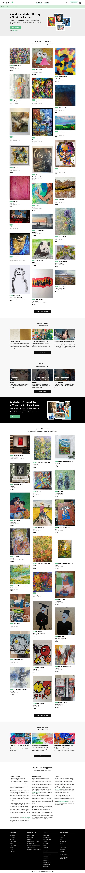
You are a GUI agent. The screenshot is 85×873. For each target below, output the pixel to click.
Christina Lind (39, 260)
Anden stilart (45, 866)
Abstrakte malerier (30, 835)
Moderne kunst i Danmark (63, 801)
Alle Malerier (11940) (42, 311)
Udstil (46, 2)
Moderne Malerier (58, 789)
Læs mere (15, 417)
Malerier (39, 2)
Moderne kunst (30, 837)
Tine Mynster (16, 201)
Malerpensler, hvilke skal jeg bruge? (34, 849)
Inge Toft (38, 205)
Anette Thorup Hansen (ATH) (21, 585)
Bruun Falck (16, 224)
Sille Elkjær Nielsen (18, 455)
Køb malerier (12, 835)
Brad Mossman (16, 295)
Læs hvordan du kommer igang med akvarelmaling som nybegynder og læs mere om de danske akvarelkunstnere (42, 749)
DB (14, 137)
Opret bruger (12, 851)
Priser (11, 843)
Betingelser (62, 835)
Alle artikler (42, 352)
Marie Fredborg (62, 286)
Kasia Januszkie (17, 256)
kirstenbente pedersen (64, 527)
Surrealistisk (45, 858)
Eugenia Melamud (40, 230)
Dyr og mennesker (47, 839)
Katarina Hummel (63, 76)
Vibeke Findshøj (40, 527)
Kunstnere (12, 839)
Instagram (63, 849)
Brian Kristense (62, 107)
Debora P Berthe (17, 65)
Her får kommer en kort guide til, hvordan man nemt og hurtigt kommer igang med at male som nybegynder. (64, 750)
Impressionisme (46, 864)
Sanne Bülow (17, 520)
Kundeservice (63, 841)
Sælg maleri (12, 837)
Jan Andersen (62, 168)
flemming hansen (63, 261)
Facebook (63, 851)
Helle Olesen (39, 631)
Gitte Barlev (39, 69)
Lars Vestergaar (63, 131)
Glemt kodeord (63, 847)
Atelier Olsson (39, 137)
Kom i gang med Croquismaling (33, 845)
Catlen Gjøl (61, 199)
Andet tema (45, 847)
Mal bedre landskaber (31, 843)
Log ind (66, 2)
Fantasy (45, 845)
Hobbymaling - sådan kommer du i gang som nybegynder (63, 746)
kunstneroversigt (36, 792)
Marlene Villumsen (18, 659)
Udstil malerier (13, 845)
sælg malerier (15, 30)
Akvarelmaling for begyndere (40, 745)
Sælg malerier (74, 2)
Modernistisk (46, 856)
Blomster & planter (47, 837)
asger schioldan (17, 100)
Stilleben (45, 841)
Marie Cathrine (39, 174)
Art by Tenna (16, 167)
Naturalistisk (45, 860)
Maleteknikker (29, 839)
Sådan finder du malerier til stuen (41, 341)
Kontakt (61, 843)
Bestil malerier (13, 841)
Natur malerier (46, 835)
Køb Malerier (15, 27)
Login (61, 845)
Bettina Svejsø (62, 236)
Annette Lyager (40, 100)
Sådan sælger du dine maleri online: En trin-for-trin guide (64, 342)
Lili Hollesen (17, 556)
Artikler (11, 847)
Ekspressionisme (47, 862)
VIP (11, 65)
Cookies (62, 837)
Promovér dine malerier (32, 847)
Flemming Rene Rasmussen (20, 689)
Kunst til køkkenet (15, 341)
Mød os (61, 839)
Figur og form (46, 843)
